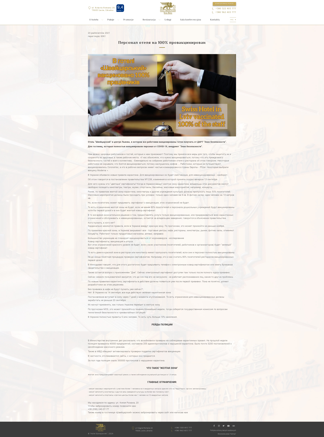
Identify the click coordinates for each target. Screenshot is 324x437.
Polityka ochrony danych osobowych (223, 430)
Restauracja (149, 20)
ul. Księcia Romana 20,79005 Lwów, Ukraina (103, 9)
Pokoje (110, 20)
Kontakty (215, 20)
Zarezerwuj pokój (224, 4)
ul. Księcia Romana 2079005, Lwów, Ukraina (144, 429)
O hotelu (93, 20)
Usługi (168, 20)
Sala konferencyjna (190, 20)
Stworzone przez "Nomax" (227, 434)
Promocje (128, 20)
